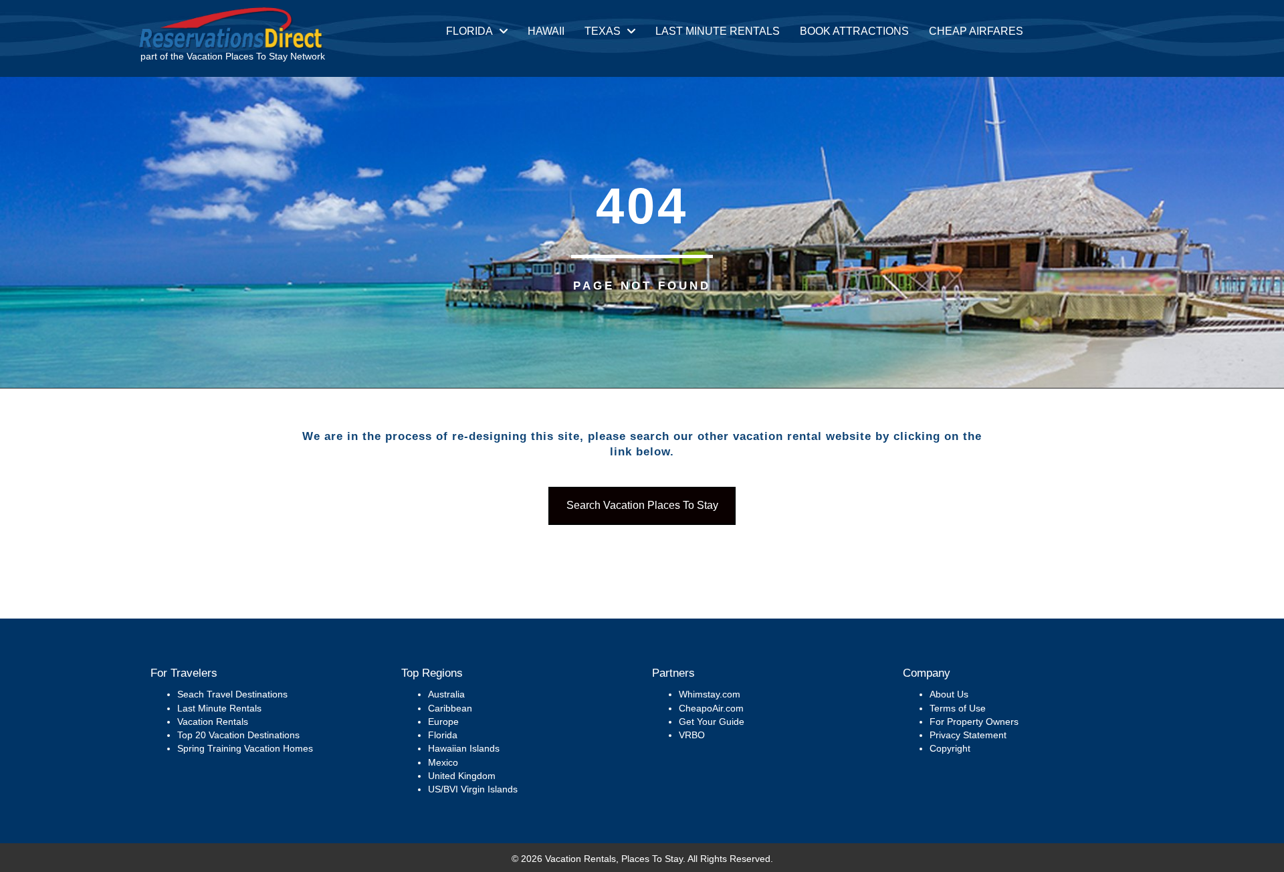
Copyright (950, 748)
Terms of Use (958, 708)
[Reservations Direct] (230, 26)
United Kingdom (462, 775)
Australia (446, 694)
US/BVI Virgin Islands (473, 789)
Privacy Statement (968, 735)
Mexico (443, 762)
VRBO (692, 735)
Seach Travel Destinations (232, 694)
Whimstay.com (709, 694)
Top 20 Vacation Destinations (238, 735)
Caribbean (450, 708)
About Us (949, 694)
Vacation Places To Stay (237, 56)
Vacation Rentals (212, 721)
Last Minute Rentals (219, 708)
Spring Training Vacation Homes (245, 748)
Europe (443, 721)
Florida (442, 735)
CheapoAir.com (711, 708)
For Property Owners (974, 721)
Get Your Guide (711, 721)
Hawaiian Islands (464, 748)
